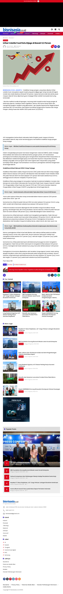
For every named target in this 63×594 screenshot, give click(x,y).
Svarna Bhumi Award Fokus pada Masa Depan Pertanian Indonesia (30, 489)
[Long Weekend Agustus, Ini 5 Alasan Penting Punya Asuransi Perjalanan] (12, 306)
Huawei (7, 545)
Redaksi (5, 569)
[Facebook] (49, 275)
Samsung (7, 555)
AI (5, 542)
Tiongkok (7, 547)
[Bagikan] (58, 46)
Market (5, 536)
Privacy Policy (7, 567)
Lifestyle (5, 530)
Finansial (5, 40)
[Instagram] (16, 579)
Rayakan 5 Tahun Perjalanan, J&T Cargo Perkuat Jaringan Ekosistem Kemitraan (11, 296)
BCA (6, 552)
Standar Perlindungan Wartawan (12, 572)
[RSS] (19, 579)
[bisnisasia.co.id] (14, 29)
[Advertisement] (31, 123)
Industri (5, 520)
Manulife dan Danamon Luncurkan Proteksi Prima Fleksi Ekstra (29, 314)
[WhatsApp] (58, 275)
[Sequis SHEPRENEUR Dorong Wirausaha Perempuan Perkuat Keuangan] (51, 306)
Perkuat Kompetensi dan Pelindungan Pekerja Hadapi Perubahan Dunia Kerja (33, 476)
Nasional (5, 528)
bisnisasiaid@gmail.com (12, 513)
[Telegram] (55, 275)
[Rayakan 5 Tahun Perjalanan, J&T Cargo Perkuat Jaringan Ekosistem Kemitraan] (12, 287)
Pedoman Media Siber (9, 564)
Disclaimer (6, 562)
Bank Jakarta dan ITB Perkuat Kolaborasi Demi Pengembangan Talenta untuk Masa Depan (51, 296)
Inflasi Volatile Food (21, 264)
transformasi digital (10, 550)
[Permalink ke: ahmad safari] (5, 46)
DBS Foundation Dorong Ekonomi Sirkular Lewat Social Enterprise (31, 296)
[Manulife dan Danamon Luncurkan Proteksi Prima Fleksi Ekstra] (31, 306)
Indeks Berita (7, 587)
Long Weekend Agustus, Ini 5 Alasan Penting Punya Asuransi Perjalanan (11, 314)
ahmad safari (10, 46)
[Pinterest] (10, 579)
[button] (52, 29)
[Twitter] (52, 275)
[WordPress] (13, 579)
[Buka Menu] (55, 29)
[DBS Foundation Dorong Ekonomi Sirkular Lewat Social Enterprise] (31, 287)
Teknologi (5, 525)
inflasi (10, 264)
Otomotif (5, 533)
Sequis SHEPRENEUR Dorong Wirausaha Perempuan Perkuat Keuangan (50, 314)
